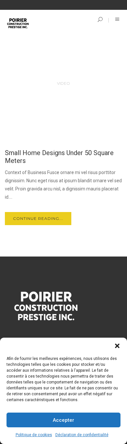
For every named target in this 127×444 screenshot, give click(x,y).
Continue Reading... (38, 218)
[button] (117, 346)
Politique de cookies (34, 435)
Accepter (63, 420)
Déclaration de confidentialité (81, 435)
